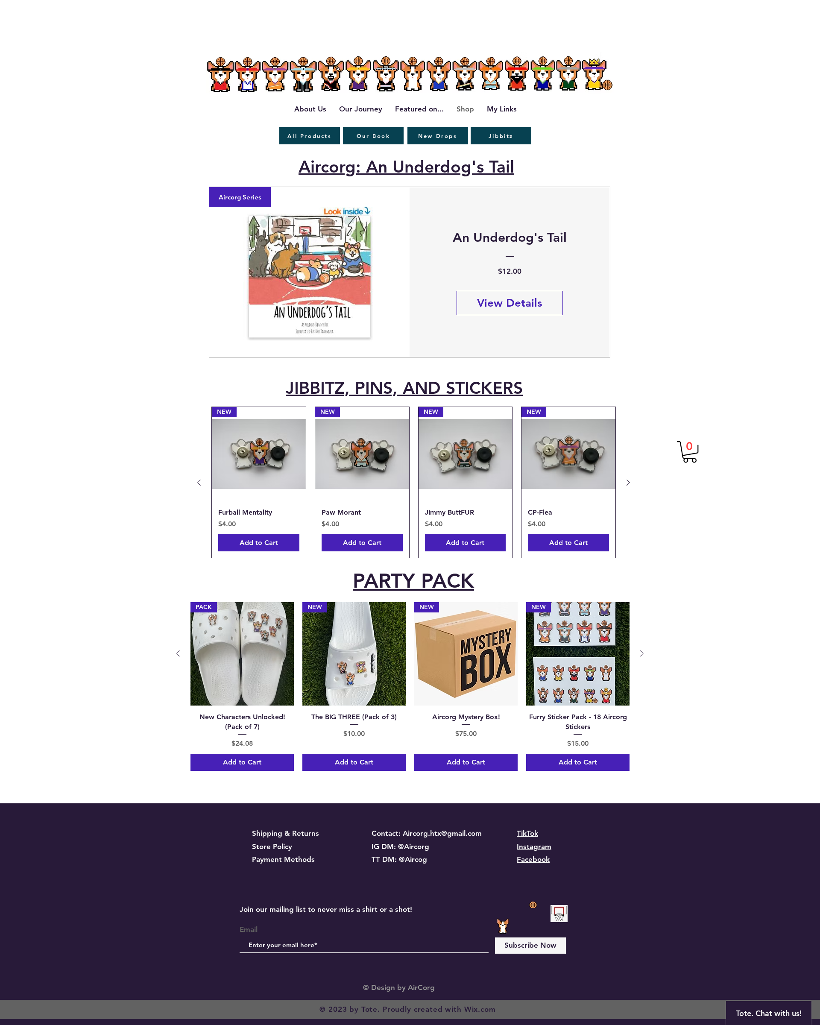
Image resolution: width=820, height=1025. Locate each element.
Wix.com (480, 1009)
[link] (690, 452)
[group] (413, 482)
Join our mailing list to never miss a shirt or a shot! (326, 909)
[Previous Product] (199, 482)
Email (249, 929)
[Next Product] (628, 482)
